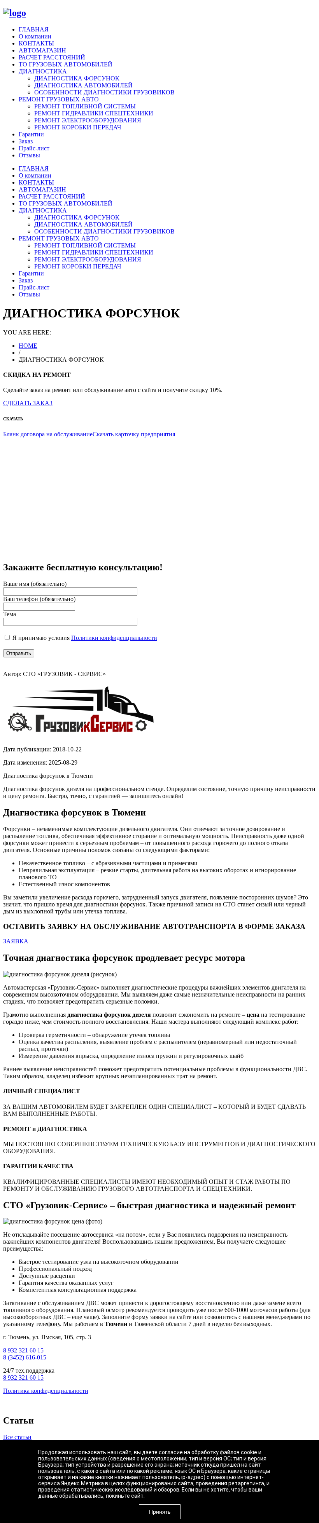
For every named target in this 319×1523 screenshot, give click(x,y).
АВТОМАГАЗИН (42, 50)
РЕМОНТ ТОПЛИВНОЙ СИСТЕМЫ (85, 106)
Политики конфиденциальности (114, 637)
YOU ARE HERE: (27, 332)
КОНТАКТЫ (36, 43)
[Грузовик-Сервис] (14, 13)
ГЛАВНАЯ (34, 29)
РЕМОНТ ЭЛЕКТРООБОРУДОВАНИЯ (87, 120)
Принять (159, 1512)
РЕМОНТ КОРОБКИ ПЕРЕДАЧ (77, 127)
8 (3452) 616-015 (24, 1357)
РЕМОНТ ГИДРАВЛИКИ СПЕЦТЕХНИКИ (93, 113)
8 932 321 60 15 (23, 1350)
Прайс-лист (34, 148)
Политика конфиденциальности (45, 1390)
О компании (35, 36)
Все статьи (17, 1437)
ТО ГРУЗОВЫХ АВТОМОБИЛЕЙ (65, 64)
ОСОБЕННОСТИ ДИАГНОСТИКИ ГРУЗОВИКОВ (104, 92)
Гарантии (31, 134)
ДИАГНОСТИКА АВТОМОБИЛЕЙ (83, 85)
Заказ (26, 141)
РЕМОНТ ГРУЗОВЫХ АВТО (59, 99)
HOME (28, 345)
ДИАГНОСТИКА (43, 71)
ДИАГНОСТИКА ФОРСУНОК (76, 78)
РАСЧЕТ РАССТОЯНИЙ (52, 57)
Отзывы (29, 155)
